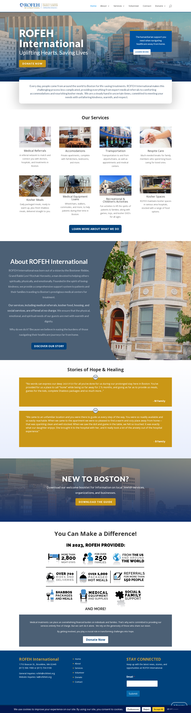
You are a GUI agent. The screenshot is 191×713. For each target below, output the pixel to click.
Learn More (142, 52)
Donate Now (32, 63)
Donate (159, 6)
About (103, 6)
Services (118, 6)
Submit (133, 693)
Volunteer (134, 6)
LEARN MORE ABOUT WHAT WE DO (95, 229)
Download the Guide (95, 501)
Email (131, 676)
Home (93, 6)
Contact (147, 6)
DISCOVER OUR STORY (49, 346)
